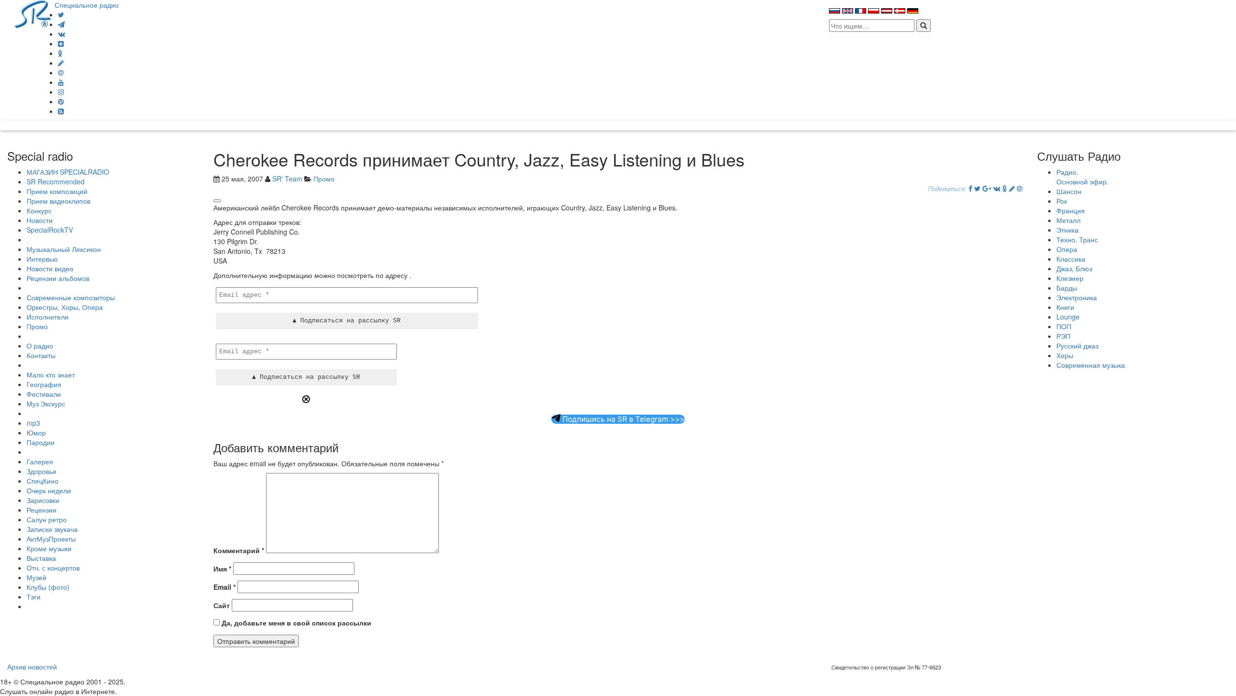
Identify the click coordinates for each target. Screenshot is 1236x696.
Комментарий (238, 550)
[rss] (61, 111)
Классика (1070, 259)
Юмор (36, 432)
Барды (1066, 287)
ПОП (1063, 326)
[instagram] (61, 92)
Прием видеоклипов (58, 201)
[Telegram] (61, 24)
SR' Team (287, 178)
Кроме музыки (49, 548)
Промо (37, 326)
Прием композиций (57, 191)
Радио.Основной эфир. (1082, 176)
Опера (1066, 249)
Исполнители (48, 316)
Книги (1065, 307)
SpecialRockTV (50, 230)
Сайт (221, 605)
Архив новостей (32, 666)
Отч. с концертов (53, 567)
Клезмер (1069, 278)
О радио (40, 345)
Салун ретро (47, 519)
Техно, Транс (1077, 239)
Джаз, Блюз (1074, 268)
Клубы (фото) (48, 587)
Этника (1067, 230)
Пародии (41, 442)
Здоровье (41, 471)
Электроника (1076, 297)
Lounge (1068, 316)
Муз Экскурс (46, 403)
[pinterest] (61, 101)
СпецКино (42, 481)
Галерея (40, 461)
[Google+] (987, 188)
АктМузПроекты (51, 538)
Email (224, 587)
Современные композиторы (71, 297)
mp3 (33, 423)
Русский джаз (1077, 345)
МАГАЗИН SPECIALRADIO (68, 172)
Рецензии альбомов (58, 278)
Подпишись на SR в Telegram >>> (623, 419)
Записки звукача (52, 529)
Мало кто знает (51, 374)
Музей (36, 577)
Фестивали (44, 394)
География (44, 384)
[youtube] (61, 82)
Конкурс (39, 210)
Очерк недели (49, 490)
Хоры (1064, 355)
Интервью (42, 259)
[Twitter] (61, 14)
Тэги (34, 596)
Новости (40, 220)
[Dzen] (61, 43)
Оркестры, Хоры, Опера (65, 307)
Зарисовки (43, 500)
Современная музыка (1090, 365)
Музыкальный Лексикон (64, 249)
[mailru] (61, 72)
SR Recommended (55, 181)
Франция (1070, 210)
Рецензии (41, 510)
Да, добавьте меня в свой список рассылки (295, 622)
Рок (1061, 201)
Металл (1068, 220)
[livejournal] (61, 63)
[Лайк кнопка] (217, 200)
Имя (222, 568)
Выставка (41, 558)
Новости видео (50, 268)
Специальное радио (87, 5)
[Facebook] (970, 188)
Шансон (1069, 191)
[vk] (61, 34)
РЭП (1063, 336)
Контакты (41, 355)
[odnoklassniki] (60, 53)
